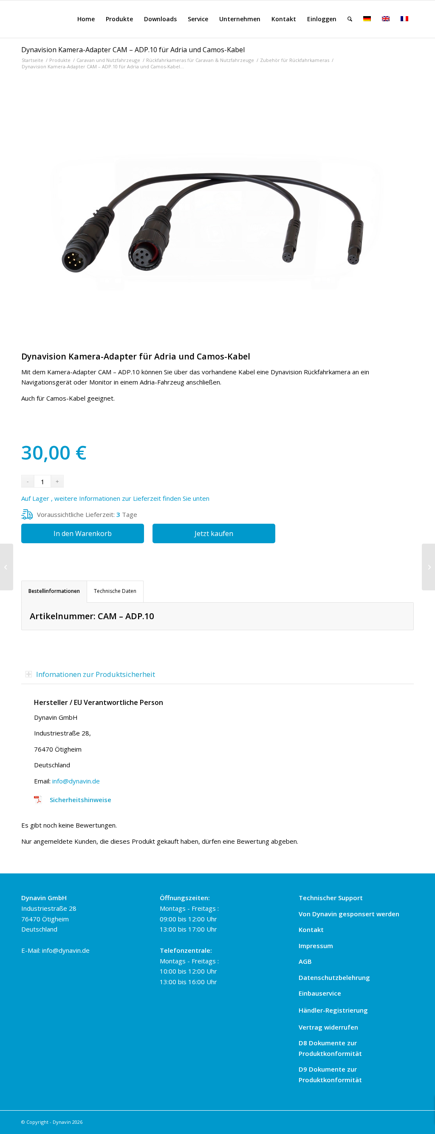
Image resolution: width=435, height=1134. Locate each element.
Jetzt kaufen (214, 533)
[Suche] (350, 19)
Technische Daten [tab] (115, 591)
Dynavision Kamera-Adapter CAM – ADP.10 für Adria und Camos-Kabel (133, 49)
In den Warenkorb (83, 533)
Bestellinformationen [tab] (54, 591)
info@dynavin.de (76, 781)
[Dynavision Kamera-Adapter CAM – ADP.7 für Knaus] (6, 567)
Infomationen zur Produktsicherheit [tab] (95, 674)
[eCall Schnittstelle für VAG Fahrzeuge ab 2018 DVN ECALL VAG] (428, 567)
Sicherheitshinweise (80, 799)
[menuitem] (86, 19)
